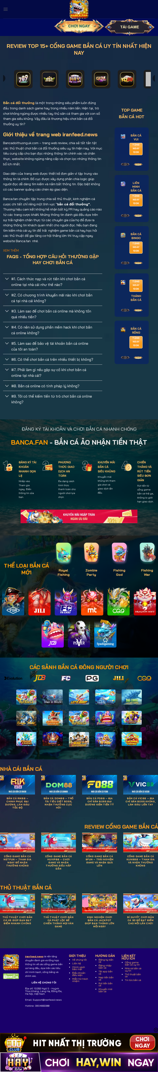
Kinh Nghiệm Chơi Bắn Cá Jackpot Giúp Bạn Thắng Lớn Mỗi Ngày (99, 922)
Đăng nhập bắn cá (105, 966)
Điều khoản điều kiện (78, 974)
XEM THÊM (11, 250)
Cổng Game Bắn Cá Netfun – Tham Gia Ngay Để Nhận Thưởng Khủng (17, 861)
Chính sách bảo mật (78, 968)
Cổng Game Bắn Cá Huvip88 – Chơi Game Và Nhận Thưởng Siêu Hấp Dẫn (58, 862)
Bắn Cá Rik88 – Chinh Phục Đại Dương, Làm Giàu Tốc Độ (17, 803)
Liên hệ (76, 963)
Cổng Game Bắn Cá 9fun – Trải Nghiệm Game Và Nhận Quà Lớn (100, 861)
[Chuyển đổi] (7, 279)
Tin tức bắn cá (133, 980)
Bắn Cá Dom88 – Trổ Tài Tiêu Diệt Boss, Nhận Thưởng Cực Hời (58, 803)
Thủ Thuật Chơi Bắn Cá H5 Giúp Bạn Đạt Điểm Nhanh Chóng (17, 920)
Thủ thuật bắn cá (133, 975)
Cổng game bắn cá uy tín (132, 963)
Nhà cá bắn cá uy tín (133, 969)
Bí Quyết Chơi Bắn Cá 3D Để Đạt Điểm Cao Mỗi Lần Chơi (140, 920)
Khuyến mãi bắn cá (105, 990)
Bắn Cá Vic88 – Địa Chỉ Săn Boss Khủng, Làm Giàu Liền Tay (140, 801)
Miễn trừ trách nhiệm (80, 980)
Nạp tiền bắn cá (106, 978)
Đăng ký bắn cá (106, 960)
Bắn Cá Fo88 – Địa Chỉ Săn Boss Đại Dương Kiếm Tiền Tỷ (99, 801)
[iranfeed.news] (79, 9)
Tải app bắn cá (106, 972)
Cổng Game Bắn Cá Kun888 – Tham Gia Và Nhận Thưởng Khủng (141, 861)
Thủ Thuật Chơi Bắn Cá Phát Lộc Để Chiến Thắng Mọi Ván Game (58, 922)
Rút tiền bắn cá (106, 984)
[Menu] (5, 9)
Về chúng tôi (79, 959)
